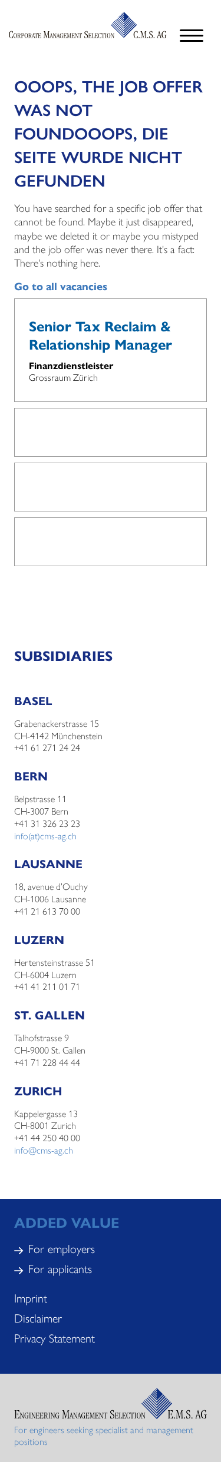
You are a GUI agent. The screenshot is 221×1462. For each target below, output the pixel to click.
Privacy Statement (54, 1337)
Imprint (30, 1297)
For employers (61, 1248)
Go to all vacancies (60, 285)
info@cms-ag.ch (43, 1150)
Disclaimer (38, 1317)
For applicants (60, 1268)
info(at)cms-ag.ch (45, 835)
